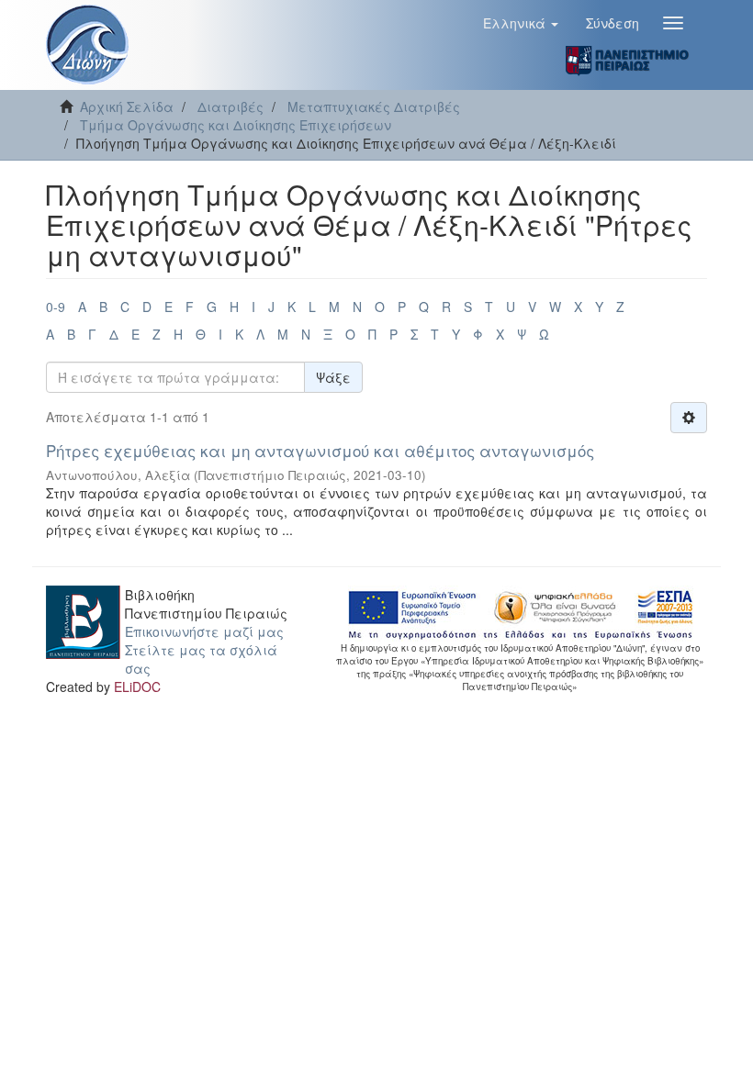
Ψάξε (333, 377)
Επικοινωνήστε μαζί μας (204, 631)
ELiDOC (137, 686)
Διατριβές (230, 106)
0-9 (55, 306)
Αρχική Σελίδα (127, 106)
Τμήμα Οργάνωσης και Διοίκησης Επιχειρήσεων (235, 125)
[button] (520, 23)
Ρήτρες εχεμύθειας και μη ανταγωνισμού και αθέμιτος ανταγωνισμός (320, 450)
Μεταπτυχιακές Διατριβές (373, 106)
